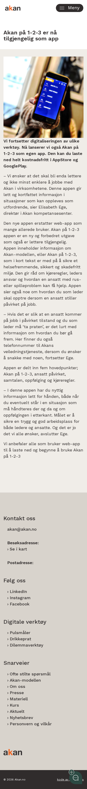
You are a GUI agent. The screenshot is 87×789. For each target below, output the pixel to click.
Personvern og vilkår (31, 723)
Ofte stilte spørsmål (30, 673)
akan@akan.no (22, 529)
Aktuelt (17, 711)
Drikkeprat (20, 638)
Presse (17, 692)
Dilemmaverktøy (26, 645)
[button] (70, 8)
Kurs (14, 705)
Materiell (19, 698)
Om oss (17, 686)
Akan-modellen (25, 680)
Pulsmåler (20, 632)
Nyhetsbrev (21, 717)
